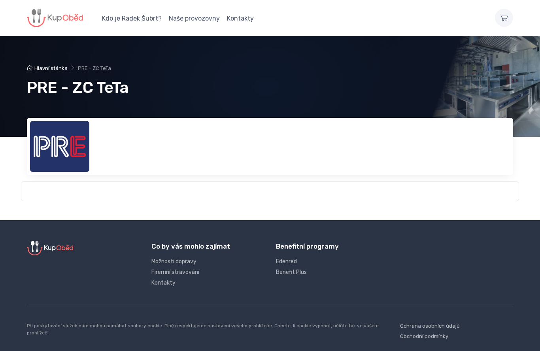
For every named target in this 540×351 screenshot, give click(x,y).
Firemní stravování (175, 272)
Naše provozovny (194, 18)
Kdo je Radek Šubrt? (132, 18)
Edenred (286, 261)
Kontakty (240, 18)
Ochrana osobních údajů (430, 326)
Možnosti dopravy (173, 261)
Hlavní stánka (51, 68)
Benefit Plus (291, 272)
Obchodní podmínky (424, 336)
